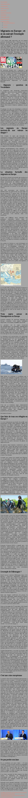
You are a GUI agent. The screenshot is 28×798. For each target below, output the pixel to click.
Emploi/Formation (6, 12)
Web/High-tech (5, 17)
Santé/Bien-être (5, 4)
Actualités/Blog (5, 21)
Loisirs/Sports (5, 8)
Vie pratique (4, 2)
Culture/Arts (4, 6)
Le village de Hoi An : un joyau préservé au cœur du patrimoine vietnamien (14, 793)
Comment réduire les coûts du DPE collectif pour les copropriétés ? (13, 796)
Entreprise (4, 10)
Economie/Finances (9, 23)
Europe (5, 25)
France (5, 27)
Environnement (5, 19)
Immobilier (4, 15)
